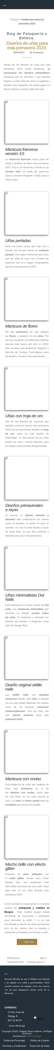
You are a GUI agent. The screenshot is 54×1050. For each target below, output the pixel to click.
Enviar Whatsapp (17, 1026)
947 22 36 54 (15, 1020)
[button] (48, 4)
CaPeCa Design (33, 1036)
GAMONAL (10, 1007)
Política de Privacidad (14, 1040)
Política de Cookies (39, 1040)
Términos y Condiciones (14, 1046)
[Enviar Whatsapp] (5, 1025)
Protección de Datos (40, 1046)
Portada (14, 19)
